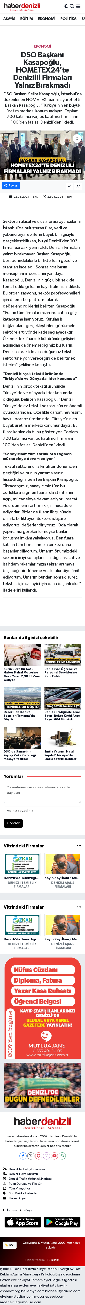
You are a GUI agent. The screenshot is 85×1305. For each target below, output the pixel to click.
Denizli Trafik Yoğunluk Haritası (30, 1178)
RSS (12, 1245)
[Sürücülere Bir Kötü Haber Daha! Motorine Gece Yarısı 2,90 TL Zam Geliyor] (22, 655)
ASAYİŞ (9, 19)
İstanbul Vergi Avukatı (64, 1269)
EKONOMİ (46, 19)
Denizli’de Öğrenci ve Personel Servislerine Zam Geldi (61, 673)
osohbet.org (10, 1291)
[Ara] (72, 6)
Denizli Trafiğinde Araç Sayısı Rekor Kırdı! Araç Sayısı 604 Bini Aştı (62, 716)
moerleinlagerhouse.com (20, 1302)
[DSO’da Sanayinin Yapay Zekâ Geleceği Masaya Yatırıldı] (22, 738)
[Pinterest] (38, 1155)
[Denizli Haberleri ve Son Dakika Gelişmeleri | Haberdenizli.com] (22, 7)
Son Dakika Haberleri (23, 1193)
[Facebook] (23, 1155)
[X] (30, 1155)
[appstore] (23, 1223)
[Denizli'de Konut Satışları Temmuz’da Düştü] (22, 698)
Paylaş (13, 185)
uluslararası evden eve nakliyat (24, 1285)
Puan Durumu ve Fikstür (25, 1183)
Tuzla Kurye (36, 1269)
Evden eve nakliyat (15, 1280)
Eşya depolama (67, 1274)
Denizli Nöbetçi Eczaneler (27, 1169)
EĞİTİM (26, 19)
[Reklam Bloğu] (42, 1008)
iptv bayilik (58, 1285)
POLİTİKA (68, 19)
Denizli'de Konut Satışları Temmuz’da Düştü (19, 716)
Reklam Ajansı (11, 1274)
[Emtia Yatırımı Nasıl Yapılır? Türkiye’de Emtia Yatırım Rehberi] (63, 738)
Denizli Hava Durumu (23, 1174)
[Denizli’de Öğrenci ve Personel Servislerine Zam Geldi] (63, 655)
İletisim (12, 1210)
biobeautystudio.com (62, 1291)
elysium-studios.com (17, 1296)
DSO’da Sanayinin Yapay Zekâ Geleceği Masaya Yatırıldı (20, 755)
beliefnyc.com (32, 1291)
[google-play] (62, 1223)
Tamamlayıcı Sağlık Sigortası (54, 1280)
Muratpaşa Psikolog (39, 1274)
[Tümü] (79, 846)
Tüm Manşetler (19, 1188)
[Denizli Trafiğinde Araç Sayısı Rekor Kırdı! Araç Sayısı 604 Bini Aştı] (63, 698)
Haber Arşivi (17, 1198)
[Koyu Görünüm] (66, 6)
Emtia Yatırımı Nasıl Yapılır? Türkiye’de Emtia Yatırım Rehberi (60, 755)
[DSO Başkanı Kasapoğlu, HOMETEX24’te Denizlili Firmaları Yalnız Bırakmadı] (42, 155)
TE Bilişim (53, 1260)
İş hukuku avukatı (13, 1269)
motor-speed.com (49, 1296)
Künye (28, 1210)
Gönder (13, 823)
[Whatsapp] (62, 1155)
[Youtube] (54, 1155)
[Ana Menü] (78, 6)
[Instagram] (46, 1155)
